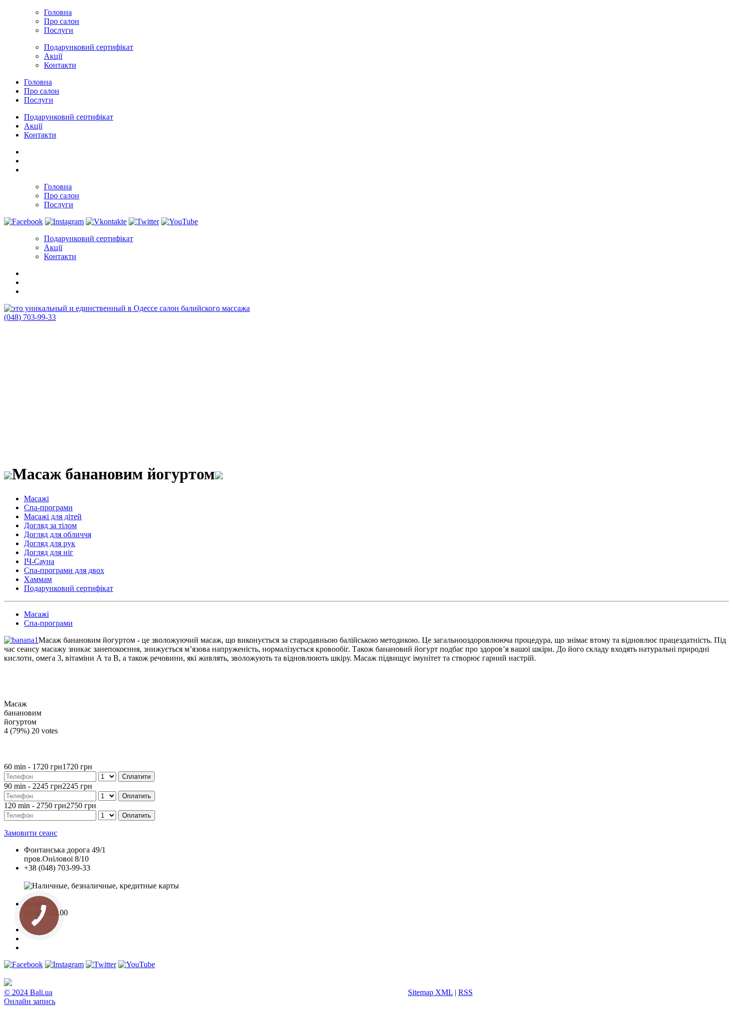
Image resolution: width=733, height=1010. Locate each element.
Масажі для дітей (53, 516)
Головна (58, 12)
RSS (465, 992)
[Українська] (28, 150)
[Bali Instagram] (64, 221)
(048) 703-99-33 (30, 317)
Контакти (60, 65)
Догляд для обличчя (57, 534)
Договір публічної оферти (68, 894)
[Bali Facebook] (23, 221)
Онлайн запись (29, 1001)
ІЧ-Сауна (39, 561)
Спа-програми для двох (64, 570)
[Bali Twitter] (144, 221)
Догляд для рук (49, 543)
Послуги (58, 30)
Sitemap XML (430, 992)
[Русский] (28, 168)
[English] (28, 159)
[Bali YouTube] (179, 221)
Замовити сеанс (30, 833)
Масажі (36, 498)
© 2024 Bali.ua (28, 992)
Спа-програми (48, 507)
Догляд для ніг (48, 552)
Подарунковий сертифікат (88, 47)
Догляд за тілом (50, 525)
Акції (53, 56)
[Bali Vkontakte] (106, 221)
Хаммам (38, 579)
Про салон (61, 21)
